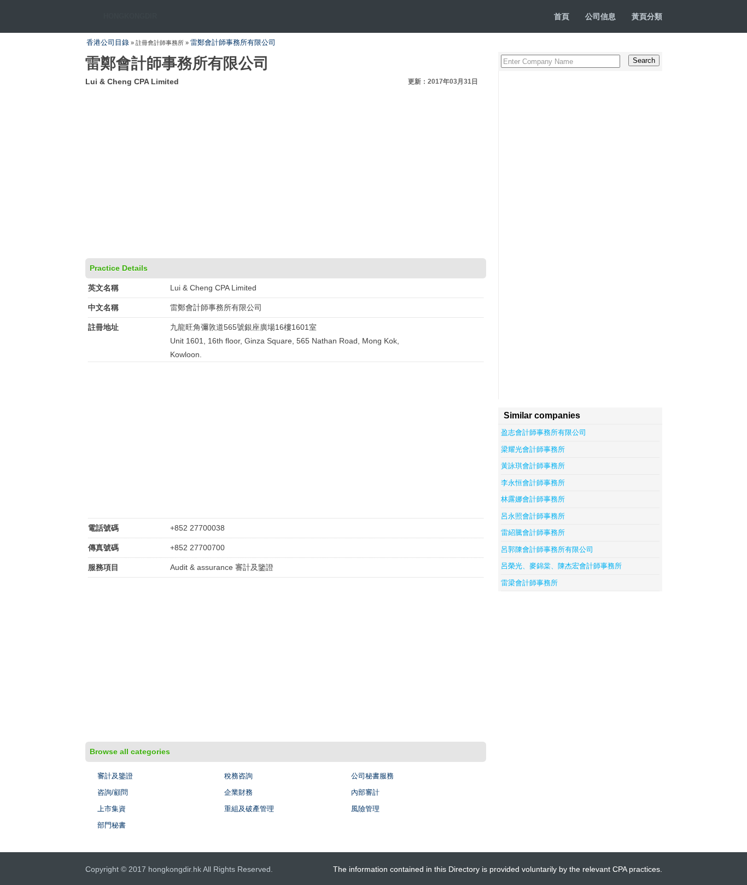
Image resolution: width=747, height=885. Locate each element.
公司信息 (600, 16)
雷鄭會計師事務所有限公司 (233, 42)
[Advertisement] (285, 170)
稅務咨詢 (238, 776)
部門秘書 (111, 825)
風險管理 (365, 809)
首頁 (561, 16)
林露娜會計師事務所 (533, 499)
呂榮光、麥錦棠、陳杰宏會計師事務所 (561, 566)
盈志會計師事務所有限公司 (543, 432)
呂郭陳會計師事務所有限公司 (547, 549)
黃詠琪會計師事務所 (533, 466)
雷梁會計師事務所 (529, 583)
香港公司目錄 (107, 42)
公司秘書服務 (372, 776)
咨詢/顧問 (112, 792)
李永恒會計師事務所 (533, 483)
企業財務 (238, 792)
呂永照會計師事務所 (533, 516)
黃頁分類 (647, 16)
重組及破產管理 (249, 809)
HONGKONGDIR (130, 16)
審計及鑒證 (115, 776)
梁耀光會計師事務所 (533, 449)
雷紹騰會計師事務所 (533, 532)
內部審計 (365, 792)
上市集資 (111, 809)
